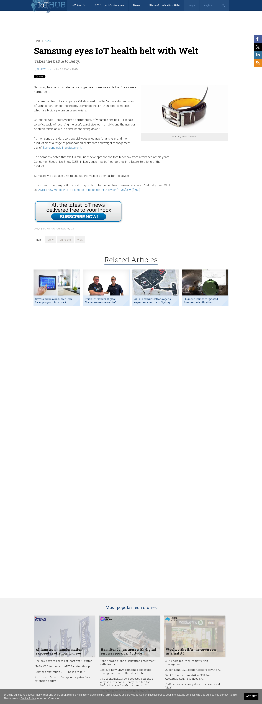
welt (80, 239)
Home (37, 41)
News (136, 5)
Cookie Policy (28, 698)
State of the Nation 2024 (164, 5)
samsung (65, 239)
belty (50, 239)
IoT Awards (78, 5)
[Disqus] (131, 354)
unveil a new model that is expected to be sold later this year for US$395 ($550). (89, 190)
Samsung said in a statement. (62, 147)
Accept (251, 696)
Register (208, 5)
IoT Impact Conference (109, 5)
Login (192, 5)
